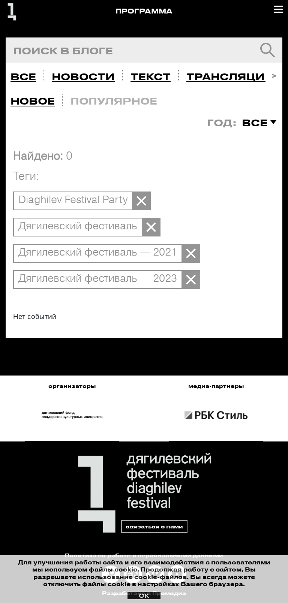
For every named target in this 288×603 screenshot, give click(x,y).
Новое (32, 100)
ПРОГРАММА (144, 11)
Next (274, 75)
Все (23, 76)
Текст (150, 76)
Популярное (113, 100)
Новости (83, 76)
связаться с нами (154, 526)
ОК (144, 595)
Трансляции (230, 76)
